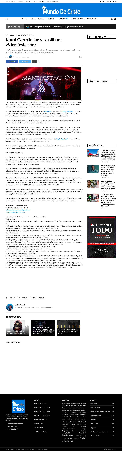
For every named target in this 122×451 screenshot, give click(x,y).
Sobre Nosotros (10, 1)
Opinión (73, 424)
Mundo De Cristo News (42, 411)
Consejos (71, 408)
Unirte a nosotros (40, 431)
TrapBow (64, 438)
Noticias (41, 298)
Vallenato (76, 438)
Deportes (70, 410)
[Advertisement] (44, 282)
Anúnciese (29, 1)
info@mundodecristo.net (15, 424)
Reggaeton (65, 431)
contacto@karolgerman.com (15, 212)
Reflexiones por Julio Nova (68, 428)
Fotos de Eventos (22, 35)
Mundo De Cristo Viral (42, 407)
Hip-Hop (80, 417)
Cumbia (84, 408)
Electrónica (82, 410)
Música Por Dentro (40, 419)
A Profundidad (39, 423)
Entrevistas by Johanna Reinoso (70, 414)
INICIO (24, 19)
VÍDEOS (41, 19)
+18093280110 (12, 426)
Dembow (64, 410)
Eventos (83, 414)
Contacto (20, 1)
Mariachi (69, 419)
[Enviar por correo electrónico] (34, 61)
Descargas (76, 410)
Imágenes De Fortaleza (42, 415)
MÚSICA (33, 19)
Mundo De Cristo (40, 403)
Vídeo (83, 438)
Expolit (63, 417)
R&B (85, 424)
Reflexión (83, 426)
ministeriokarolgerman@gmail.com (18, 210)
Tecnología (82, 433)
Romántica (75, 431)
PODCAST (62, 19)
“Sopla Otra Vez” (67, 111)
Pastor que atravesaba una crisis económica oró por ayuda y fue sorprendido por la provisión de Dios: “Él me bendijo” (108, 170)
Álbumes (12, 35)
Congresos (65, 408)
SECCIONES (91, 19)
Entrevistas (83, 412)
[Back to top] (117, 446)
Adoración (66, 406)
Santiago (83, 431)
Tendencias (67, 435)
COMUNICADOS (77, 19)
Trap (85, 436)
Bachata (80, 405)
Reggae (84, 428)
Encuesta (73, 412)
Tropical (70, 439)
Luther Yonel (38, 427)
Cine (84, 405)
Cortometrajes (78, 408)
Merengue (76, 419)
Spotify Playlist (66, 433)
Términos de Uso (39, 1)
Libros (63, 419)
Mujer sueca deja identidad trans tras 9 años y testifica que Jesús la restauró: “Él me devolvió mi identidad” (108, 185)
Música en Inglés (67, 422)
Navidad (75, 422)
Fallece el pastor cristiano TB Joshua (42, 27)
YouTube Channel (67, 441)
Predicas (79, 424)
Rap (74, 426)
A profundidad (66, 403)
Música (31, 35)
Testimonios (78, 436)
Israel (84, 417)
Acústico (83, 403)
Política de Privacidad (53, 1)
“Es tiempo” (47, 111)
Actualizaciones (75, 403)
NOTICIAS (50, 19)
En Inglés (64, 412)
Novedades (65, 424)
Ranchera (64, 426)
